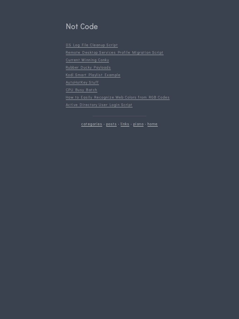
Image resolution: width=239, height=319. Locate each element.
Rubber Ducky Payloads (88, 67)
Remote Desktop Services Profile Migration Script (115, 52)
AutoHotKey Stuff (82, 82)
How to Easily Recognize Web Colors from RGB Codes (118, 97)
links (125, 123)
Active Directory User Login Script (99, 104)
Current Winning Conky (87, 59)
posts (111, 123)
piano (138, 123)
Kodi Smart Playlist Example (93, 74)
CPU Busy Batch (81, 89)
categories (91, 123)
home (153, 123)
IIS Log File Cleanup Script (92, 44)
